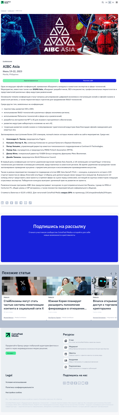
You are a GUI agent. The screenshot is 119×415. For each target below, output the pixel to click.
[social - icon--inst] (64, 383)
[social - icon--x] (71, 383)
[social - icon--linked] (68, 383)
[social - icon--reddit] (79, 383)
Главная (3, 11)
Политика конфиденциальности (20, 387)
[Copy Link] (30, 202)
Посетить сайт (88, 80)
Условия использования (16, 382)
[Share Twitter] (7, 202)
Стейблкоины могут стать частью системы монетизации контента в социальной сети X (24, 304)
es (113, 2)
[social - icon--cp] (86, 383)
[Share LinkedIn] (2, 202)
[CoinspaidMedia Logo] (6, 2)
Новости (6, 297)
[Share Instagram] (16, 202)
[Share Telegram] (21, 202)
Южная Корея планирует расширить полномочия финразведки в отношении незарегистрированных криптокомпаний (66, 304)
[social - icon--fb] (75, 383)
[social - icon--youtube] (83, 383)
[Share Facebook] (11, 202)
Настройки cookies (14, 392)
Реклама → (10, 353)
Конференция (7, 61)
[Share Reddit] (25, 202)
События (11, 11)
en (106, 2)
